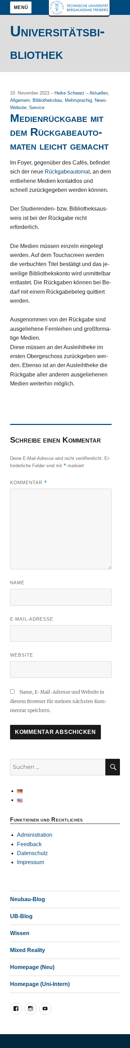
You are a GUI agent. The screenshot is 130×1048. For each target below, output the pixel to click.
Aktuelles (98, 93)
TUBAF (79, 8)
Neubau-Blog (27, 899)
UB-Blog (21, 916)
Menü (21, 7)
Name (17, 582)
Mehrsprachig (78, 100)
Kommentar (28, 483)
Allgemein (20, 100)
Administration (34, 835)
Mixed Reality (27, 950)
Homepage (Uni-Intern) (40, 984)
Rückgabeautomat (67, 172)
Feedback (29, 844)
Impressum (30, 862)
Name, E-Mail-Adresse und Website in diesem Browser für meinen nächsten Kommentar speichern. (58, 701)
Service (36, 107)
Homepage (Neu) (32, 967)
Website (21, 655)
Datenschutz (32, 853)
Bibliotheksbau (47, 100)
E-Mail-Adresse (31, 619)
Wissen (19, 933)
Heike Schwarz (70, 93)
